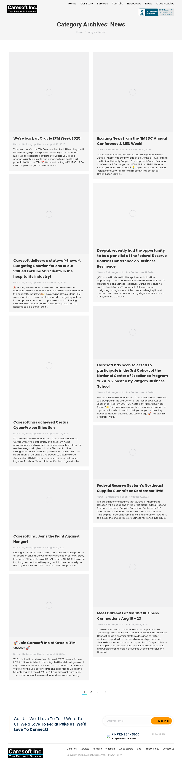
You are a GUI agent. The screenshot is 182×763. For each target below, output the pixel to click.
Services (85, 748)
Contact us (168, 748)
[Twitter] (162, 738)
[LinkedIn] (171, 738)
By (33, 144)
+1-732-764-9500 (126, 734)
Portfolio (97, 748)
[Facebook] (152, 738)
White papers (126, 748)
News (16, 144)
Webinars (110, 748)
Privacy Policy (152, 748)
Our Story (72, 748)
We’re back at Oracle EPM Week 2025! (47, 138)
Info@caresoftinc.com (124, 738)
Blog (138, 748)
